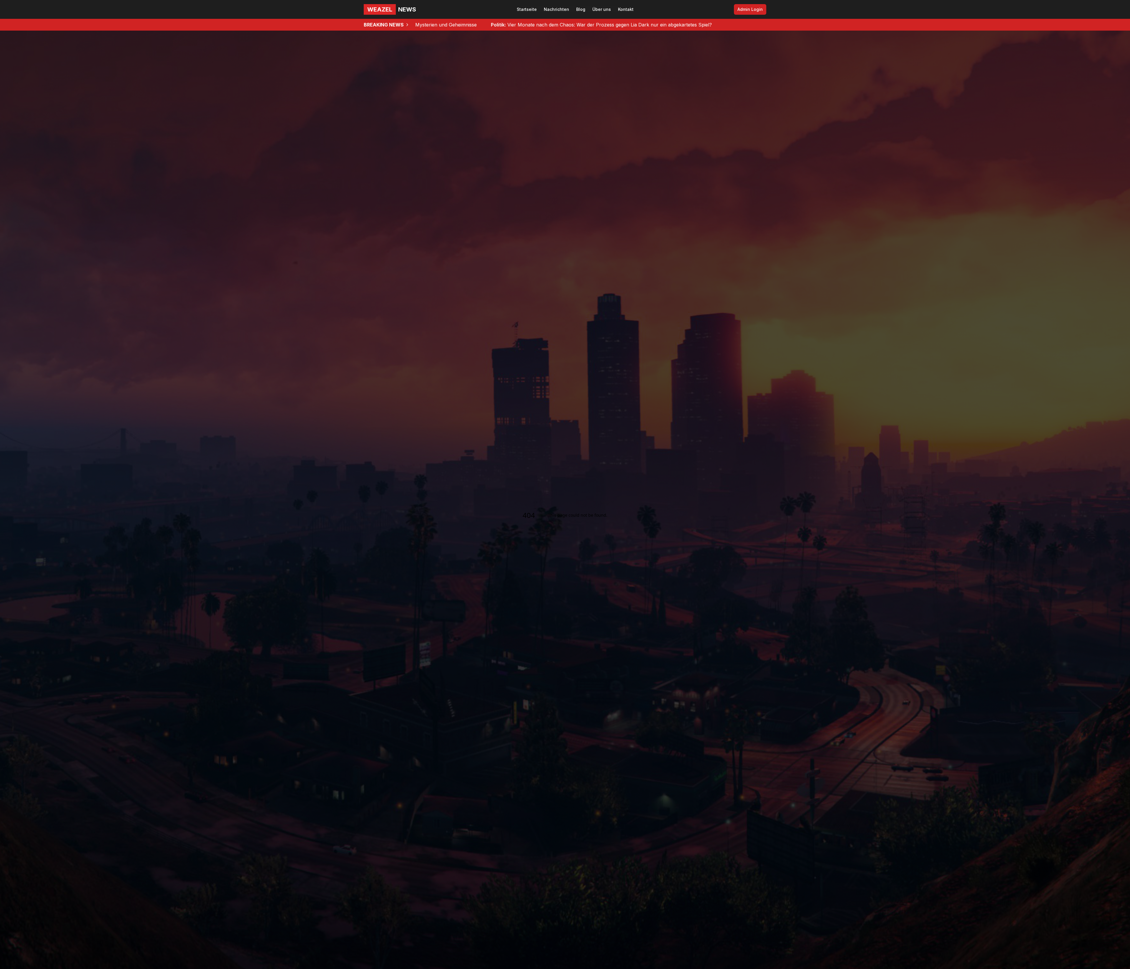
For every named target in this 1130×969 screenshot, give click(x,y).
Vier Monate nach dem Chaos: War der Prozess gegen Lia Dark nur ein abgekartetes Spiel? (446, 25)
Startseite (527, 9)
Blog (580, 9)
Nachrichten (556, 9)
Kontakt (626, 9)
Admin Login (750, 9)
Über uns (601, 9)
